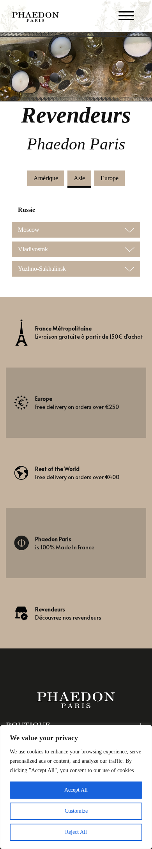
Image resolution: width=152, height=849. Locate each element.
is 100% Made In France (64, 543)
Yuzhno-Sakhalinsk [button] (42, 268)
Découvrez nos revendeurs (68, 613)
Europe (109, 178)
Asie (79, 178)
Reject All (76, 832)
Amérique (46, 178)
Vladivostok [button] (33, 249)
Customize (76, 811)
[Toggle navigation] (126, 17)
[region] (76, 787)
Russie (26, 209)
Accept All (76, 790)
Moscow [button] (28, 229)
